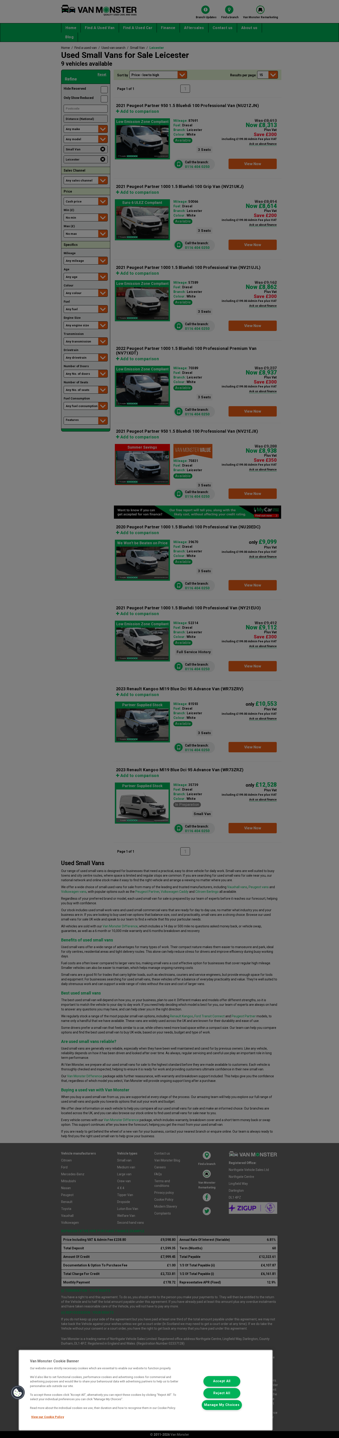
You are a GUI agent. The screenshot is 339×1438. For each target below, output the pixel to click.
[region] (145, 1390)
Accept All (222, 1381)
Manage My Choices (221, 1405)
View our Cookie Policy (47, 1417)
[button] (17, 1392)
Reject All (221, 1393)
